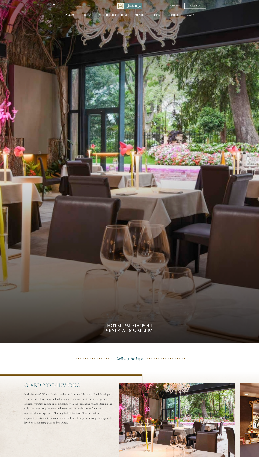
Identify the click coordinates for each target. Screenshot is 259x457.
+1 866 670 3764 (175, 6)
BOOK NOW (195, 5)
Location (173, 15)
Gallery (190, 15)
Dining (156, 15)
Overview (69, 15)
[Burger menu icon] (54, 5)
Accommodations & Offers (113, 15)
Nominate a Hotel (76, 6)
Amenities (140, 15)
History (87, 15)
